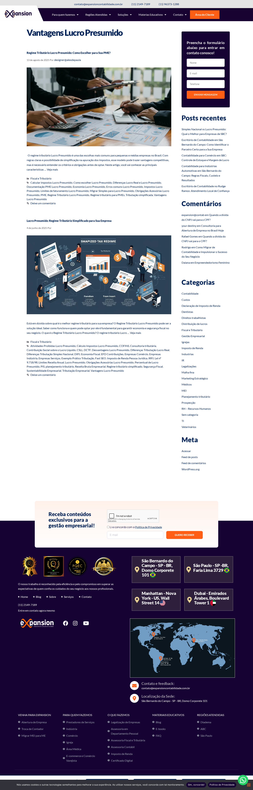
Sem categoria (190, 414)
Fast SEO (100, 358)
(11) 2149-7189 (27, 604)
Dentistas (187, 311)
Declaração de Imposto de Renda (201, 305)
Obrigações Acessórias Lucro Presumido (110, 362)
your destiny (189, 225)
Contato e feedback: (158, 683)
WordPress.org (190, 469)
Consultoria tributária (143, 345)
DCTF (87, 350)
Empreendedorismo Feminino (212, 262)
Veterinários (189, 426)
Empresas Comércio (136, 354)
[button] (243, 780)
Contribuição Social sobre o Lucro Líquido (51, 350)
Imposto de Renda (192, 348)
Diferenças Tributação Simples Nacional (50, 354)
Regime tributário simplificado (124, 366)
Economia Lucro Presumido (89, 186)
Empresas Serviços (49, 358)
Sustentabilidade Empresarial (44, 370)
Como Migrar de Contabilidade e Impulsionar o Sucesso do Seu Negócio (204, 252)
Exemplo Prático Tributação (77, 358)
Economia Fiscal (90, 354)
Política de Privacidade (222, 784)
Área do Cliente (204, 14)
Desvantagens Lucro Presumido (110, 350)
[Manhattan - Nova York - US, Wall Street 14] (137, 600)
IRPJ (151, 358)
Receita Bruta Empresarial (90, 366)
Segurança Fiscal (153, 366)
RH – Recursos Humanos (196, 408)
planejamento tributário (60, 366)
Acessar (186, 451)
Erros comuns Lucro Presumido (124, 186)
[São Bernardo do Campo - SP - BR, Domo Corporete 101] (137, 569)
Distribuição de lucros (194, 323)
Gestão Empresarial (193, 336)
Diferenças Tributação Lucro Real (149, 350)
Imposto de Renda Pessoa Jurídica (127, 358)
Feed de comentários (194, 463)
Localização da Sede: (158, 696)
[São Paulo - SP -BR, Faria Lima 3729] (189, 569)
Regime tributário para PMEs (107, 195)
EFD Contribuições (112, 354)
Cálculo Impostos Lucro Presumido (97, 345)
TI (183, 420)
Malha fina (188, 372)
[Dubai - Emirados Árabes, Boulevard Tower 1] (189, 600)
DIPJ (77, 354)
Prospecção (188, 402)
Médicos (187, 384)
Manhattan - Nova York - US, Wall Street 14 (159, 598)
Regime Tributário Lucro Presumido (68, 195)
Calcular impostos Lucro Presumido (51, 182)
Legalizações (189, 366)
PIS (43, 366)
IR (183, 360)
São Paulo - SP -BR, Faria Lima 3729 (211, 568)
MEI (184, 390)
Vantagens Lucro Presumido (107, 370)
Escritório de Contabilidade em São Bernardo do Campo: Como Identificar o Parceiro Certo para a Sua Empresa (205, 144)
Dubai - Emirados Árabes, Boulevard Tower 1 (211, 598)
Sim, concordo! (196, 784)
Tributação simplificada (139, 195)
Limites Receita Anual (51, 362)
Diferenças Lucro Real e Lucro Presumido (137, 182)
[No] (248, 785)
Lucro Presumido (75, 362)
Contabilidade (190, 293)
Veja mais (52, 169)
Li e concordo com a (136, 527)
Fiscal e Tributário (40, 178)
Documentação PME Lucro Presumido (49, 186)
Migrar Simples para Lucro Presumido (112, 190)
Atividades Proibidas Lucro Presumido (53, 345)
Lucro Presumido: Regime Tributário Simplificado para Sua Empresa (69, 220)
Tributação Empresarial (76, 370)
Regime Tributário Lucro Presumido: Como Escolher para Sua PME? (68, 52)
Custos (186, 299)
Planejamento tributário (196, 396)
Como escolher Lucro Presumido (92, 182)
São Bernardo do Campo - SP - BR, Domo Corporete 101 (158, 567)
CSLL (80, 350)
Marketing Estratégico (195, 378)
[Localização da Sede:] (134, 698)
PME (43, 195)
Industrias (188, 354)
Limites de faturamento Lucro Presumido (65, 190)
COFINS (124, 345)
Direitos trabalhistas (194, 317)
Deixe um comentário (43, 203)
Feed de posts (190, 457)
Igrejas (185, 342)
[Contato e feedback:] (134, 685)
